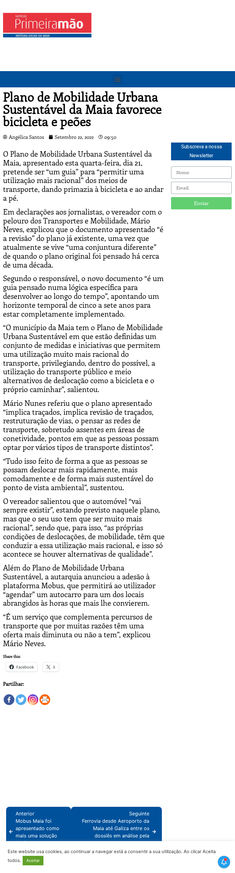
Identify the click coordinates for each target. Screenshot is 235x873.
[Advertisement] (165, 56)
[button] (118, 79)
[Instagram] (33, 696)
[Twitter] (21, 696)
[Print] (44, 696)
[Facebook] (9, 696)
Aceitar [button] (33, 860)
